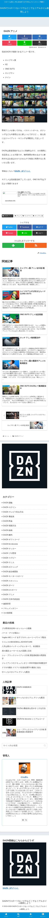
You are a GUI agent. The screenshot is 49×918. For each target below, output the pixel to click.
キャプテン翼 (39, 216)
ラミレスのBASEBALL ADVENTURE (17, 642)
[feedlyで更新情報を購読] (13, 245)
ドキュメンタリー (10, 608)
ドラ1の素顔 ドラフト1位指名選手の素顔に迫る (21, 667)
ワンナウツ (27, 216)
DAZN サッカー (9, 549)
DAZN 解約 (7, 535)
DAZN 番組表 (8, 516)
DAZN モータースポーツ (13, 576)
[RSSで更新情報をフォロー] (36, 245)
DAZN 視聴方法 (9, 526)
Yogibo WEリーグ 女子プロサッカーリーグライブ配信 (24, 637)
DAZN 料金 (7, 521)
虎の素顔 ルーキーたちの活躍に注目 (16, 651)
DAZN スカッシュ (10, 581)
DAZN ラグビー (9, 558)
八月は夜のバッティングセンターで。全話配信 (21, 646)
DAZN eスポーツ (10, 590)
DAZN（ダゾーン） (23, 171)
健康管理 (6, 604)
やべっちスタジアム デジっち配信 (16, 672)
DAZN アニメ (8, 216)
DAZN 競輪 (7, 503)
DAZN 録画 (7, 530)
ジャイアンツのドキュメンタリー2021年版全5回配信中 (24, 663)
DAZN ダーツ (8, 585)
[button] (45, 745)
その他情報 (7, 613)
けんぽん (24, 777)
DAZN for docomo (10, 544)
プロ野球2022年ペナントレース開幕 (16, 628)
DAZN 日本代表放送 (11, 599)
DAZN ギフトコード (11, 539)
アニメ (19, 216)
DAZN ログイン (9, 507)
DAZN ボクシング (10, 567)
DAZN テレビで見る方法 (13, 512)
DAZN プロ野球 (9, 553)
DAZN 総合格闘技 (10, 572)
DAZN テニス (8, 562)
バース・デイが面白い (11, 633)
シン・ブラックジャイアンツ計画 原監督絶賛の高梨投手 (24, 657)
